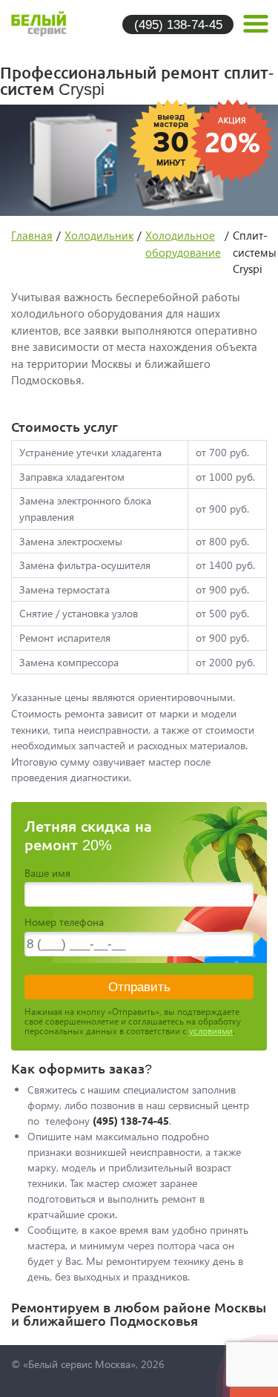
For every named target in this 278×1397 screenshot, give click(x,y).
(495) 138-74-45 (178, 24)
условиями (211, 1030)
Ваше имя (47, 873)
